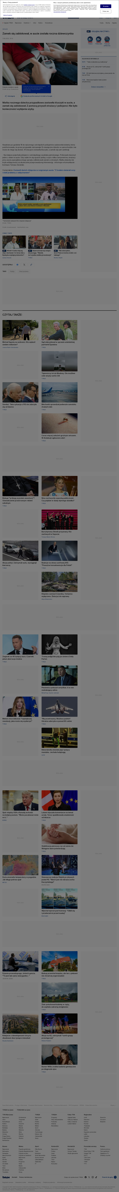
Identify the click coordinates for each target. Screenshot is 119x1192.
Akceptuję (105, 6)
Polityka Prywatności (7, 15)
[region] (59, 9)
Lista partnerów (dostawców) (59, 11)
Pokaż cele (106, 11)
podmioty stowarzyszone (29, 4)
